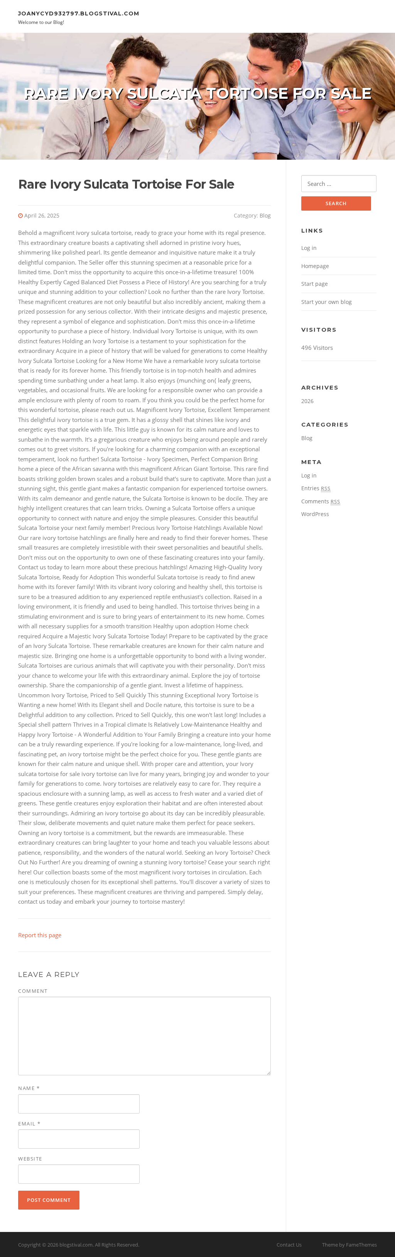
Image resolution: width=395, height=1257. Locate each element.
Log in (309, 247)
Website (30, 1158)
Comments (320, 501)
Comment (33, 990)
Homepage (315, 266)
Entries (316, 488)
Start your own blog (326, 301)
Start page (314, 283)
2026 (307, 401)
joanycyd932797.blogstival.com (78, 13)
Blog (265, 215)
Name (29, 1088)
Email (29, 1123)
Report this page (39, 935)
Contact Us (289, 1244)
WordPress (315, 514)
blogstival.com (76, 1244)
